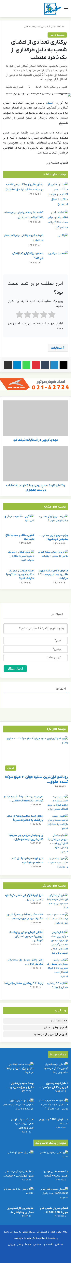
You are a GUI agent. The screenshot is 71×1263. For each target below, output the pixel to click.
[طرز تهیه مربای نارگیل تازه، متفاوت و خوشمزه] (57, 863)
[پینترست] (36, 365)
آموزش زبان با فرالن (55, 1027)
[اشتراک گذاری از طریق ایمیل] (8, 365)
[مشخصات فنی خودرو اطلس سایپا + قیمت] (52, 1158)
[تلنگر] (52, 9)
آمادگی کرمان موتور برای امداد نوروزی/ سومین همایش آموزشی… (26, 936)
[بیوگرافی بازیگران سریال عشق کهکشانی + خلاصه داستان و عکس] (18, 1158)
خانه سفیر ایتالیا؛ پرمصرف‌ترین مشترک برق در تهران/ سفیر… (25, 917)
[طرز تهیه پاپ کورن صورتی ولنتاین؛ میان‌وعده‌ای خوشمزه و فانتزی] (18, 1107)
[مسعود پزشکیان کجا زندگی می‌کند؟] (57, 258)
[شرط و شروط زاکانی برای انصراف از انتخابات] (57, 240)
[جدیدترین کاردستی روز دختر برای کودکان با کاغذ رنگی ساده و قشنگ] (18, 1195)
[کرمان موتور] (35, 384)
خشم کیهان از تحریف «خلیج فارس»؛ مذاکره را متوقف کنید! (20, 574)
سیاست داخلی (31, 26)
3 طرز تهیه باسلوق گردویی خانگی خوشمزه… (53, 1085)
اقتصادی (47, 1244)
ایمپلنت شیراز (58, 1021)
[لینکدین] (54, 365)
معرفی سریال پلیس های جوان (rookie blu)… (53, 1210)
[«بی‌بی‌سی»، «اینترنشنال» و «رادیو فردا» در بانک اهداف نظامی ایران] (57, 803)
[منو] (66, 10)
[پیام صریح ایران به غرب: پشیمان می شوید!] (52, 523)
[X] (63, 365)
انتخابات (57, 348)
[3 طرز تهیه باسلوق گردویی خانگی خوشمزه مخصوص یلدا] (52, 1070)
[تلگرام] (17, 365)
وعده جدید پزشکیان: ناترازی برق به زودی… (21, 1085)
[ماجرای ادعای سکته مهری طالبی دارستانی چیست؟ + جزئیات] (52, 558)
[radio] (51, 315)
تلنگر (50, 103)
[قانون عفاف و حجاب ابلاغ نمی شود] (18, 523)
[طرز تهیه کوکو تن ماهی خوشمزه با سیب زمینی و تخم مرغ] (57, 901)
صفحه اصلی (57, 26)
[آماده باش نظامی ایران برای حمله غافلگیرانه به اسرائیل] (57, 220)
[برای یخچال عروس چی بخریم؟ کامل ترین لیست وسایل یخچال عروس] (57, 843)
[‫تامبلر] (45, 365)
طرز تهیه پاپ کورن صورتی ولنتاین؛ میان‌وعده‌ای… (22, 1124)
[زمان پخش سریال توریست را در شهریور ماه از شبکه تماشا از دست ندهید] (57, 968)
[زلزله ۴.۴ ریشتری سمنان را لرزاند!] (57, 988)
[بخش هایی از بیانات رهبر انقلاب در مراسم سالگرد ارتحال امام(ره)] (57, 194)
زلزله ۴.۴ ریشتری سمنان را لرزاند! (23, 983)
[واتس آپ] (26, 365)
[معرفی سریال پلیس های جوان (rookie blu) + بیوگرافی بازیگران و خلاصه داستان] (52, 1195)
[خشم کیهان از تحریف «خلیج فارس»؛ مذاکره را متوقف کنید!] (18, 558)
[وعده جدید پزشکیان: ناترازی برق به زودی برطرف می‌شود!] (18, 1070)
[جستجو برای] (5, 10)
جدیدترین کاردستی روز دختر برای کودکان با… (20, 1210)
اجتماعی (59, 1244)
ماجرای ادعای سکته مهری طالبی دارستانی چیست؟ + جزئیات (53, 574)
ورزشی (11, 1244)
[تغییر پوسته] (12, 10)
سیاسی (44, 26)
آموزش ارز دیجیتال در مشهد (50, 1034)
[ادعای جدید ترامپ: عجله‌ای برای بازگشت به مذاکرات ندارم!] (57, 822)
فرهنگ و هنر (24, 1244)
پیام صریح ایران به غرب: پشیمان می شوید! (54, 537)
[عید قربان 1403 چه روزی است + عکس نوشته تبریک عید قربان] (52, 1107)
